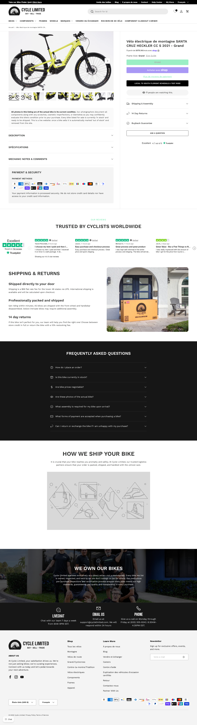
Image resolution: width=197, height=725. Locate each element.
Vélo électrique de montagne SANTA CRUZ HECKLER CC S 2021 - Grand (31, 27)
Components (27, 21)
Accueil (11, 27)
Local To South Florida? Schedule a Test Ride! (158, 83)
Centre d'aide (109, 667)
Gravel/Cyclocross (76, 662)
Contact (144, 2)
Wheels (54, 21)
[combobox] (128, 11)
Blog (117, 2)
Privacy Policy (31, 715)
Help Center (157, 2)
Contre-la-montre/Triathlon (80, 667)
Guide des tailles (103, 2)
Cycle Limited (20, 715)
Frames (43, 21)
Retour (106, 680)
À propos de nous (129, 2)
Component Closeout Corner (141, 21)
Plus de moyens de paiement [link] (157, 76)
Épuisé (157, 62)
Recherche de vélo (111, 21)
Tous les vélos (74, 646)
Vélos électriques (75, 672)
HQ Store (170, 2)
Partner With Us (110, 691)
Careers (107, 662)
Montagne (72, 652)
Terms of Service (42, 715)
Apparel (71, 688)
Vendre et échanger (112, 657)
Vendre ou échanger (87, 21)
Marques (65, 21)
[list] (61, 61)
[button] (187, 11)
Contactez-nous (110, 685)
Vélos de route (74, 657)
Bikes (11, 21)
